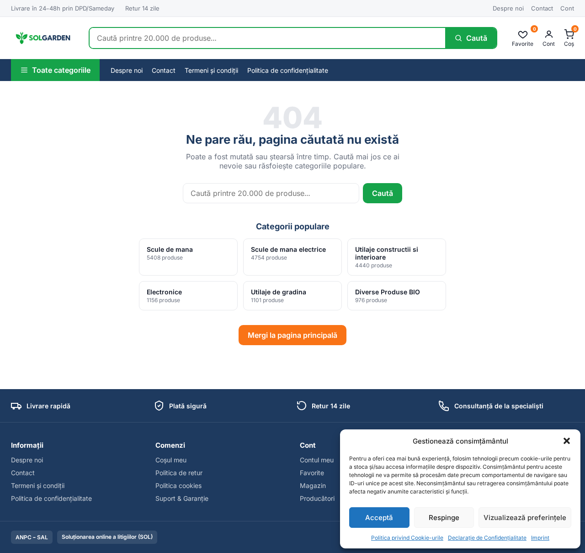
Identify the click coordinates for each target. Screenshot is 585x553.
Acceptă (379, 517)
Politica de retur (178, 473)
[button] (566, 440)
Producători (317, 498)
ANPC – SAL (32, 537)
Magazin (313, 485)
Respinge (444, 517)
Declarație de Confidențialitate (487, 537)
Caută (382, 193)
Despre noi (508, 8)
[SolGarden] (42, 38)
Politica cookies (178, 485)
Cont (567, 8)
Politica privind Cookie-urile (407, 537)
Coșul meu (170, 460)
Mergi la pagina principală (292, 335)
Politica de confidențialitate (287, 70)
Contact (542, 8)
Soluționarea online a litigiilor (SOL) (107, 536)
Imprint (540, 537)
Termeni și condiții (211, 70)
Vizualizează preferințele (525, 517)
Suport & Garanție (181, 498)
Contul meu (317, 460)
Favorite (312, 473)
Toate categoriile (61, 70)
